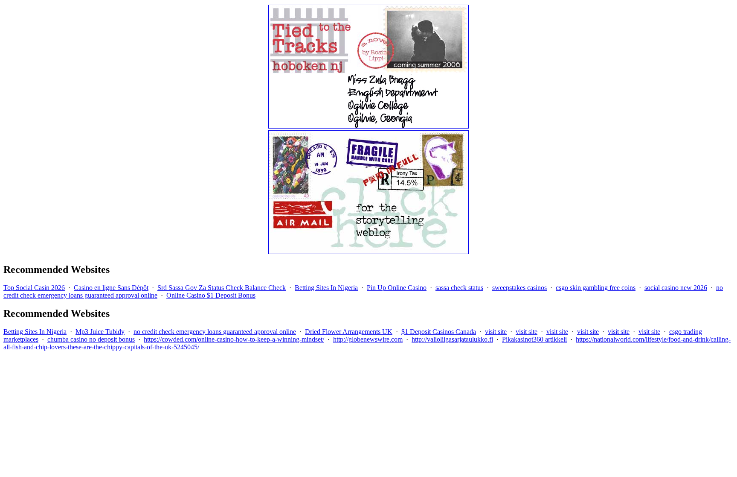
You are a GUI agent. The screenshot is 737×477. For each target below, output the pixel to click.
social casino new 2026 (675, 287)
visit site (496, 331)
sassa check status (459, 287)
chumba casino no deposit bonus (91, 339)
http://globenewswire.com (368, 339)
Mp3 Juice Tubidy (100, 331)
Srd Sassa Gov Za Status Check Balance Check (221, 287)
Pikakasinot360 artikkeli (534, 339)
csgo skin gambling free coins (595, 287)
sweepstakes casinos (519, 287)
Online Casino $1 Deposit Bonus (210, 295)
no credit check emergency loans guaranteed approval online (214, 331)
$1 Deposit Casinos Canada (438, 331)
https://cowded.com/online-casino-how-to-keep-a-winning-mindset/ (234, 339)
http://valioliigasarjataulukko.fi (452, 339)
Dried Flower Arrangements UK (348, 331)
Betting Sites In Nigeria (326, 287)
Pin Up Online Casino (397, 287)
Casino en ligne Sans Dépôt (111, 287)
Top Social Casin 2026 (34, 287)
